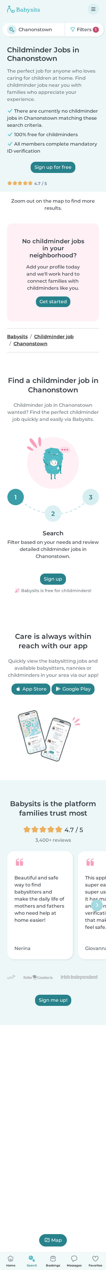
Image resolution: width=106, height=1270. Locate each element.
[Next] (97, 905)
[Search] (11, 29)
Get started (53, 301)
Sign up (53, 579)
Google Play (76, 689)
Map (56, 1240)
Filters (86, 29)
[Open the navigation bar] (93, 9)
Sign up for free (53, 167)
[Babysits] (23, 9)
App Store (34, 689)
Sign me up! (53, 1000)
